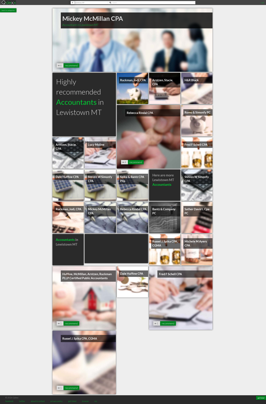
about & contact (38, 401)
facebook (9, 401)
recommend (71, 65)
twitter (22, 401)
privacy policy (56, 401)
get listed (72, 401)
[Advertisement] (116, 248)
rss (95, 401)
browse (85, 401)
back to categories (8, 10)
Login (262, 3)
